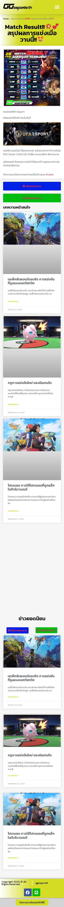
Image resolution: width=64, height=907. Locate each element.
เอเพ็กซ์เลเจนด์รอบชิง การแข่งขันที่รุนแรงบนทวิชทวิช (31, 281)
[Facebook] (28, 892)
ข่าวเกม (49, 174)
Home (6, 18)
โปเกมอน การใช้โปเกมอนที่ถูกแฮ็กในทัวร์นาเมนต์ (31, 487)
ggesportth (42, 883)
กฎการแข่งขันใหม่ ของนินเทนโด (30, 382)
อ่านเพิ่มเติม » (13, 301)
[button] (57, 7)
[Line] (36, 892)
